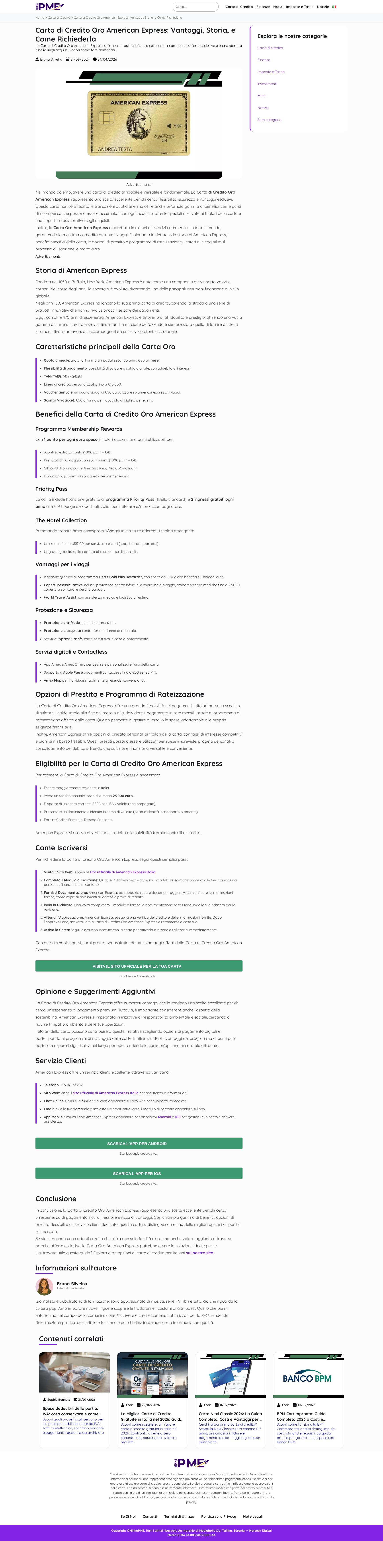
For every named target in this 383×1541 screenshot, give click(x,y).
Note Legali (253, 1516)
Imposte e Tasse (299, 6)
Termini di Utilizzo (179, 1516)
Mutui (278, 6)
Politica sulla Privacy (218, 1516)
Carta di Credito (239, 6)
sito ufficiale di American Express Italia (122, 872)
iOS (178, 1117)
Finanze (263, 6)
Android (164, 1117)
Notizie (323, 6)
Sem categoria (269, 119)
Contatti (150, 1516)
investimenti (267, 83)
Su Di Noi (128, 1516)
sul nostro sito (199, 1252)
